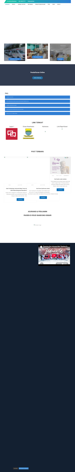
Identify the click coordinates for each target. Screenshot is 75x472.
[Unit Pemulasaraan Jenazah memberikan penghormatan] (33, 258)
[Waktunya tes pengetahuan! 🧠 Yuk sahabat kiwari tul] (25, 253)
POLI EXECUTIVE (37, 57)
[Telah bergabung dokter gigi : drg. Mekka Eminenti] (25, 351)
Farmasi (60, 59)
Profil (13, 4)
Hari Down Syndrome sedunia (43, 188)
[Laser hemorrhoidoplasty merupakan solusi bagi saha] (8, 436)
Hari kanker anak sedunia (60, 179)
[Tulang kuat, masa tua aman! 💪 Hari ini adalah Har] (17, 440)
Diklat (59, 4)
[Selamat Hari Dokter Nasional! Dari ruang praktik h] (17, 402)
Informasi (30, 4)
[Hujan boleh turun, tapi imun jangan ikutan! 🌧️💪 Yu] (33, 402)
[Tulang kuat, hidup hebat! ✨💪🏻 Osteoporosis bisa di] (25, 401)
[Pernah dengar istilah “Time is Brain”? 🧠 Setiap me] (17, 297)
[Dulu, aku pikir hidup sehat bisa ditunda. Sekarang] (8, 264)
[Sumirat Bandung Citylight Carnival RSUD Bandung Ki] (33, 365)
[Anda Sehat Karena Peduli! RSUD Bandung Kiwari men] (8, 310)
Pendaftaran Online (40, 4)
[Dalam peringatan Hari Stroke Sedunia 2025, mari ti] (33, 297)
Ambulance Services (14, 59)
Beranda (7, 4)
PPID (49, 4)
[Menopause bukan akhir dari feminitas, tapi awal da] (25, 429)
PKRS (53, 4)
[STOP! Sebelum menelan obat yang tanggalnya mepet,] (17, 351)
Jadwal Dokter (21, 4)
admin (53, 175)
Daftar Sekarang (37, 77)
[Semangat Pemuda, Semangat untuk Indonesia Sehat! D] (8, 361)
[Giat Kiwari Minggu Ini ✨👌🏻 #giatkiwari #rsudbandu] (17, 249)
